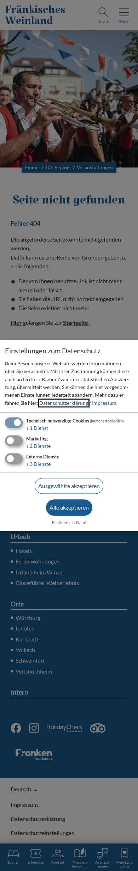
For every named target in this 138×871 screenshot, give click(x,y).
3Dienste (38, 464)
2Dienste (38, 446)
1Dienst (37, 428)
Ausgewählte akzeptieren (69, 485)
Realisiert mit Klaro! (69, 522)
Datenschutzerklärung (63, 403)
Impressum (104, 403)
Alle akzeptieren (69, 507)
